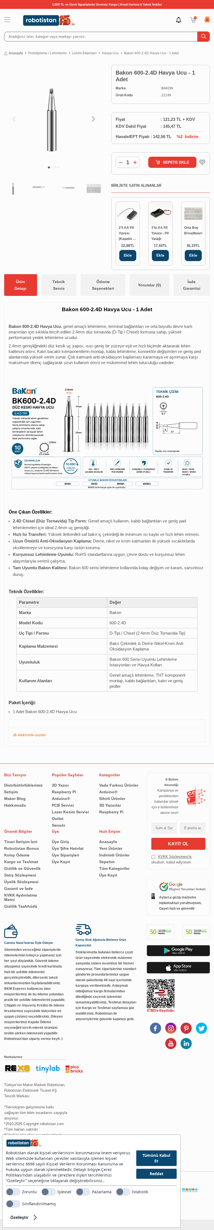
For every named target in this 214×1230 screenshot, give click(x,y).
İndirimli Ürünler (114, 855)
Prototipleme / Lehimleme (47, 53)
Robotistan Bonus (21, 848)
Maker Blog (15, 798)
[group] (53, 112)
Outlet (58, 818)
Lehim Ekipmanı (84, 53)
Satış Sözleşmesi (20, 875)
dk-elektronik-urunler (29, 735)
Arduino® (61, 798)
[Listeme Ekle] (200, 162)
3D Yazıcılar (110, 805)
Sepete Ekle (176, 162)
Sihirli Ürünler (112, 798)
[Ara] (203, 36)
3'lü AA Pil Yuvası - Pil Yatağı (160, 233)
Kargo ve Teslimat (21, 862)
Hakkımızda (15, 805)
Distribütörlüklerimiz (23, 785)
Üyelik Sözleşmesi (21, 882)
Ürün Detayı (20, 285)
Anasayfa (16, 53)
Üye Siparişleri (65, 855)
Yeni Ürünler (110, 848)
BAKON (167, 88)
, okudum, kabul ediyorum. (172, 859)
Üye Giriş (60, 841)
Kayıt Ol (178, 843)
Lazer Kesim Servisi (70, 812)
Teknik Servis (58, 285)
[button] (49, 167)
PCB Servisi (63, 805)
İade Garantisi (191, 285)
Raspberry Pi (64, 792)
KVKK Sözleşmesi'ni (174, 857)
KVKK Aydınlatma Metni (20, 897)
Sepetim (107, 862)
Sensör (58, 825)
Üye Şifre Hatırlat (68, 848)
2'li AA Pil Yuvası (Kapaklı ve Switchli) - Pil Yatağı (128, 234)
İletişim (11, 792)
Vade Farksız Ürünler (118, 785)
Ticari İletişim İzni (20, 841)
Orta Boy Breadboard (193, 230)
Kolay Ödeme (17, 855)
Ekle (128, 255)
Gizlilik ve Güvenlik (22, 868)
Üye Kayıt (61, 862)
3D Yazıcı (60, 785)
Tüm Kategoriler (114, 868)
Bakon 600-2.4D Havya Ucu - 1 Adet (151, 53)
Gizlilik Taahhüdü (20, 906)
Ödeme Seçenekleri (103, 285)
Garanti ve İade (18, 888)
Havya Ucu (110, 53)
